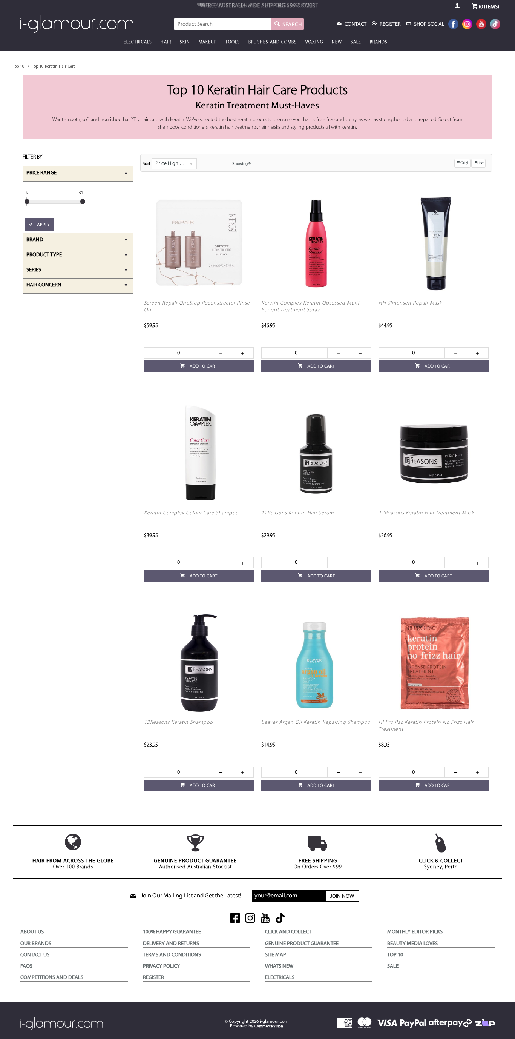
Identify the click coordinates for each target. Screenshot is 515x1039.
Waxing (314, 42)
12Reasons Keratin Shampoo (178, 722)
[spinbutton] (177, 353)
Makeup (208, 42)
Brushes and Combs (272, 42)
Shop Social (428, 24)
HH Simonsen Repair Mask (410, 303)
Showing (241, 164)
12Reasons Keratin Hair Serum (297, 513)
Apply (43, 225)
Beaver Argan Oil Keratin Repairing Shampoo (315, 722)
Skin (185, 42)
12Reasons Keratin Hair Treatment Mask (426, 513)
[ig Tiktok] (280, 919)
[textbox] (223, 24)
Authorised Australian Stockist (195, 864)
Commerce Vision (268, 1026)
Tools (232, 42)
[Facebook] (453, 25)
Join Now (342, 896)
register (390, 24)
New (337, 42)
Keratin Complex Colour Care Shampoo (191, 513)
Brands (379, 42)
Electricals (138, 42)
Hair (166, 42)
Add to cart (203, 366)
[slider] (27, 201)
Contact (354, 24)
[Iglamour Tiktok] (495, 25)
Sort (146, 164)
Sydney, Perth (441, 864)
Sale (356, 42)
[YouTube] (481, 25)
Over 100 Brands (73, 864)
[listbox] (174, 163)
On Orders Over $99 (318, 864)
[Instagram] (467, 25)
